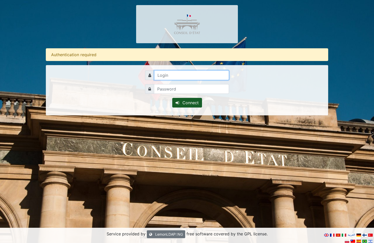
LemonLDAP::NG (168, 234)
